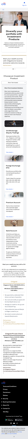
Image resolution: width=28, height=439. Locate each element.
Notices (5, 395)
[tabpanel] (14, 172)
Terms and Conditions (9, 386)
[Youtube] (14, 423)
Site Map (5, 412)
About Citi (6, 405)
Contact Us (6, 408)
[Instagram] (11, 423)
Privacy (5, 389)
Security (5, 398)
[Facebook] (17, 423)
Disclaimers (6, 392)
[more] (3, 9)
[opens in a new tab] (3, 4)
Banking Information (9, 402)
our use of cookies (12, 433)
